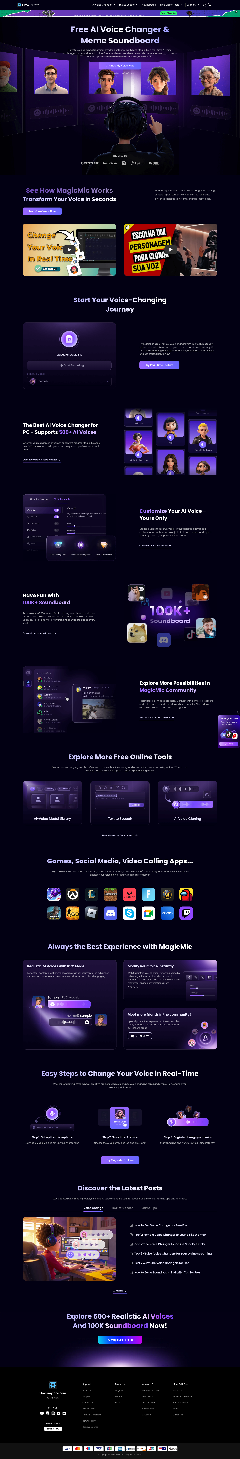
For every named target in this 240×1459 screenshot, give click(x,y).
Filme (25, 5)
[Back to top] (235, 1397)
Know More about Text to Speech (118, 835)
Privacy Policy (89, 1408)
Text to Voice (148, 1402)
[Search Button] (204, 5)
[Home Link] (52, 1390)
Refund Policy (89, 1420)
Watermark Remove (182, 1396)
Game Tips (178, 1414)
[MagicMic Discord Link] (53, 1413)
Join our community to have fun (154, 717)
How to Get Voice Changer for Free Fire (160, 1225)
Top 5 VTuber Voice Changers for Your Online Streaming (173, 1254)
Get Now (229, 744)
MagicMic (119, 1390)
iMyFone (37, 5)
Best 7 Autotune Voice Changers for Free (161, 1263)
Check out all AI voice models (153, 545)
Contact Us (87, 1402)
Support (86, 1396)
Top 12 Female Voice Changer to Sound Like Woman (170, 1235)
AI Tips (176, 1408)
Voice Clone (148, 1408)
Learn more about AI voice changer (40, 459)
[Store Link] (209, 5)
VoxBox (118, 1396)
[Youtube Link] (41, 1413)
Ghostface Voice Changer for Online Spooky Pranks (169, 1244)
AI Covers (146, 1414)
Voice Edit (177, 1390)
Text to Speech (127, 4)
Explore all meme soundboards (37, 633)
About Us (86, 1390)
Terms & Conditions (91, 1414)
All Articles (118, 1290)
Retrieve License (90, 1427)
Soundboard (149, 4)
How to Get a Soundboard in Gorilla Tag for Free (167, 1272)
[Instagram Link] (64, 1413)
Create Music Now (168, 13)
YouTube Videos (180, 1402)
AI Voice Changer (102, 4)
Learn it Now (53, 1428)
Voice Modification (151, 1390)
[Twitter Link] (58, 1413)
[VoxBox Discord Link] (47, 1413)
